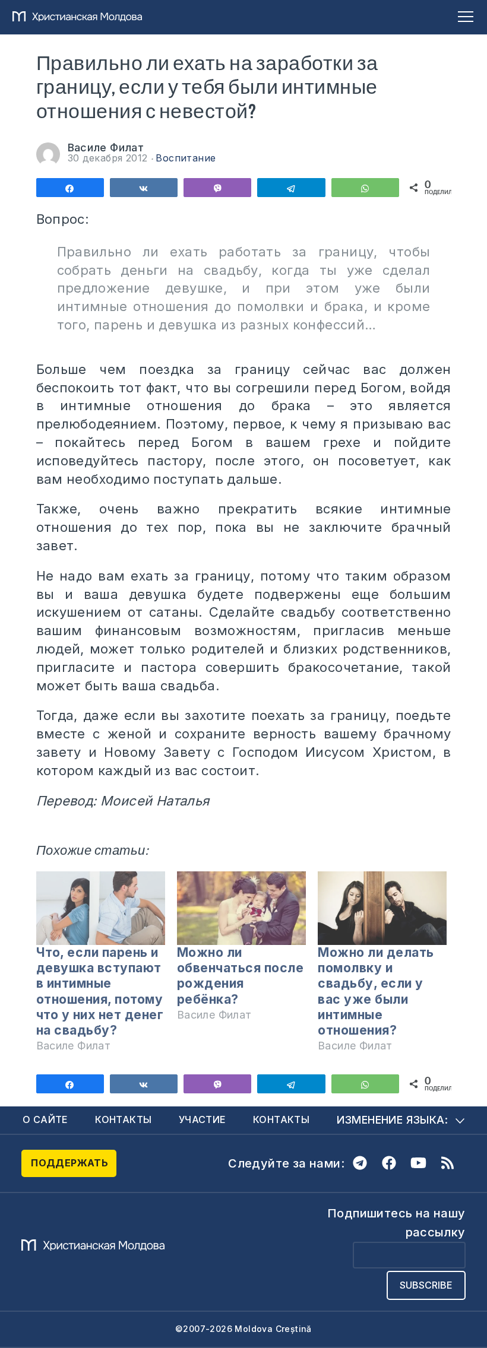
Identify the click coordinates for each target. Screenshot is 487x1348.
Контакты (123, 1119)
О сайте (45, 1119)
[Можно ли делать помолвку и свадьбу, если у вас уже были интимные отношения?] (382, 908)
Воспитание (186, 158)
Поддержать (69, 1163)
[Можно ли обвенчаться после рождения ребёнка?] (241, 908)
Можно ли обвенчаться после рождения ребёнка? (240, 976)
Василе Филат (106, 147)
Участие (202, 1119)
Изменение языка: (392, 1120)
